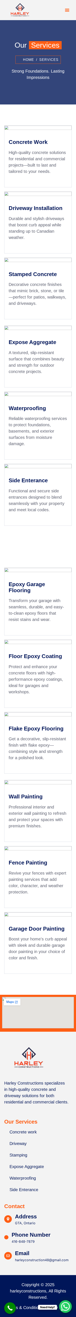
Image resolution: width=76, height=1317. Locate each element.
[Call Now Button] (10, 1308)
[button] (67, 10)
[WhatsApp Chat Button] (65, 1306)
